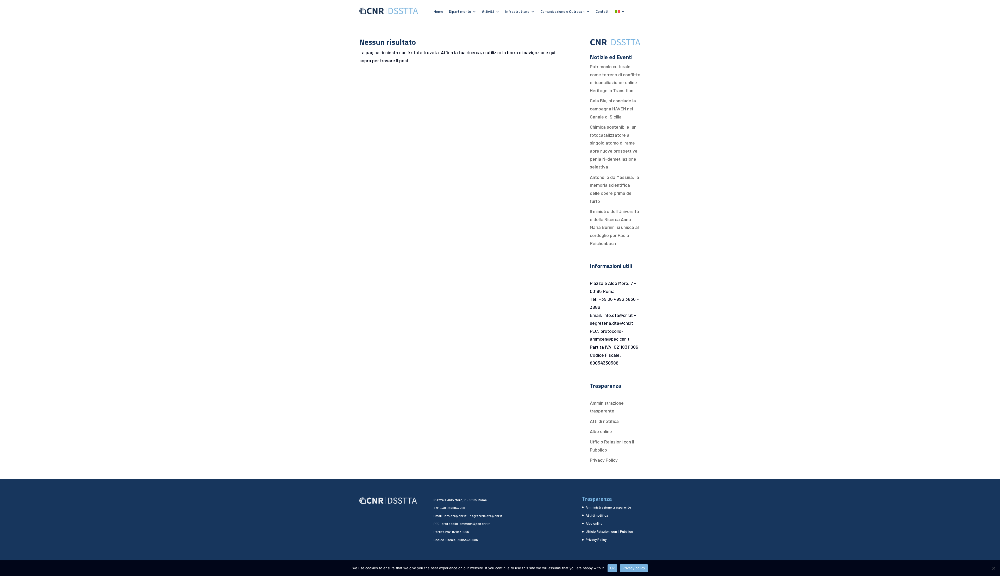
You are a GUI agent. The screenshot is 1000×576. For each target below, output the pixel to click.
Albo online (601, 431)
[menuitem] (620, 12)
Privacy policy (633, 568)
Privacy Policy (604, 460)
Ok (612, 568)
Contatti (602, 12)
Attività (488, 12)
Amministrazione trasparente (608, 507)
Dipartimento (460, 12)
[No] (993, 568)
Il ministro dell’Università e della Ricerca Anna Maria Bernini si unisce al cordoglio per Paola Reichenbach (614, 227)
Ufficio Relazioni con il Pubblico (609, 531)
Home (438, 12)
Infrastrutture (517, 12)
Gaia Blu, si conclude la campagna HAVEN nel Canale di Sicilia (613, 108)
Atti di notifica (604, 421)
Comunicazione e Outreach (562, 12)
